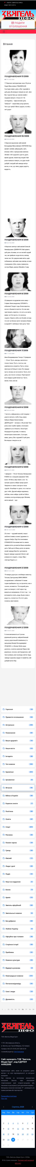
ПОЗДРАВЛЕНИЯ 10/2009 (17, 136)
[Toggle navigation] (4, 32)
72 (8, 1009)
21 (27, 1134)
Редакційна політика (9, 1096)
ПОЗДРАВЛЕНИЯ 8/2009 (16, 293)
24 (8, 1140)
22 (32, 1134)
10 (8, 1129)
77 (26, 1009)
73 (12, 1009)
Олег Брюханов (19, 1051)
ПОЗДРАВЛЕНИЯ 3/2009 (16, 567)
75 (19, 1009)
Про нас (4, 1098)
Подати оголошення (18, 24)
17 (8, 1134)
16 (3, 1134)
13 (23, 1129)
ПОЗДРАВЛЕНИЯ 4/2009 (16, 526)
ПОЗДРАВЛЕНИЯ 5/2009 (16, 467)
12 (18, 1129)
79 (33, 1009)
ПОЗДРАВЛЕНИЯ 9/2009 (16, 239)
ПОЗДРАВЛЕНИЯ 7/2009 (16, 350)
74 (15, 1009)
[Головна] (18, 15)
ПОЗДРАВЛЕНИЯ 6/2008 (16, 407)
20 (23, 1134)
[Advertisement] (18, 197)
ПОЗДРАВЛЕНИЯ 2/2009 (16, 627)
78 (30, 1009)
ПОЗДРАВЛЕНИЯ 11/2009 (17, 76)
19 (18, 1134)
